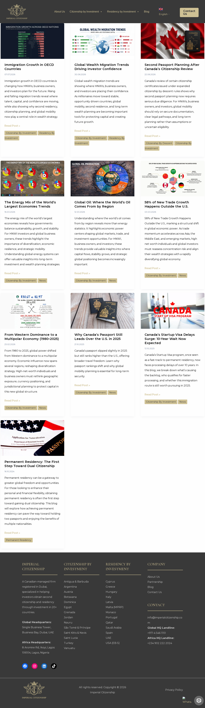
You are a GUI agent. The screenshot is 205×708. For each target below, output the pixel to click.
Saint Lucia (71, 637)
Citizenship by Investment (84, 11)
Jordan (68, 617)
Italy (108, 596)
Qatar (109, 622)
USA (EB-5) (113, 643)
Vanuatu (69, 648)
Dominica (70, 602)
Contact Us (155, 592)
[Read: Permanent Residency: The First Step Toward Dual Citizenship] (32, 437)
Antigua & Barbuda (76, 581)
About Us (59, 11)
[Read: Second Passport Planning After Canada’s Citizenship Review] (172, 40)
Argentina (70, 586)
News (42, 280)
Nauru (68, 622)
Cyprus (110, 581)
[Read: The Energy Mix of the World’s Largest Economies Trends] (32, 178)
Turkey (68, 643)
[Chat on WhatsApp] (187, 701)
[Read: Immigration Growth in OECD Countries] (32, 40)
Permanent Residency (18, 540)
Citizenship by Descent (159, 143)
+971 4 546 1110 (157, 632)
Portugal (111, 617)
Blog (146, 11)
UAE (108, 637)
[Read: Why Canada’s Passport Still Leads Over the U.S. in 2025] (102, 310)
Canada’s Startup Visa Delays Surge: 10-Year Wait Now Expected (170, 339)
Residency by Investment (121, 11)
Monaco (111, 612)
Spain (109, 632)
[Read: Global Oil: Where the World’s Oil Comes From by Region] (102, 178)
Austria (68, 591)
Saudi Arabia (113, 627)
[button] (187, 12)
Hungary (111, 591)
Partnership (155, 581)
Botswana (70, 596)
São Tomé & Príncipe (77, 627)
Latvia (109, 602)
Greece (110, 586)
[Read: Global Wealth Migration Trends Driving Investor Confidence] (102, 40)
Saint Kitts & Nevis (75, 632)
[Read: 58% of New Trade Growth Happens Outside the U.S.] (172, 178)
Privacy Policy (174, 689)
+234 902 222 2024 (160, 643)
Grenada (69, 612)
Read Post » (12, 126)
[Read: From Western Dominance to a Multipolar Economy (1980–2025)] (32, 310)
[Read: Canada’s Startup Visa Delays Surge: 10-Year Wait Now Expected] (172, 310)
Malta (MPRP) (114, 607)
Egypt (68, 607)
